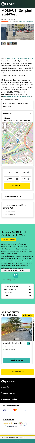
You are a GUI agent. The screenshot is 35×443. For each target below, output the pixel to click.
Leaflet (20, 163)
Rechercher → (17, 186)
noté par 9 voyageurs (26, 22)
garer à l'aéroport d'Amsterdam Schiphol (20, 58)
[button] (17, 141)
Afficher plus (27, 315)
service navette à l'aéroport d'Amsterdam (17, 97)
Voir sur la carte (10, 127)
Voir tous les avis (9, 239)
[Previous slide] (3, 30)
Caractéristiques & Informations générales (15, 105)
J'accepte (17, 441)
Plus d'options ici (18, 372)
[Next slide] (31, 30)
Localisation (8, 114)
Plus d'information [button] (20, 437)
